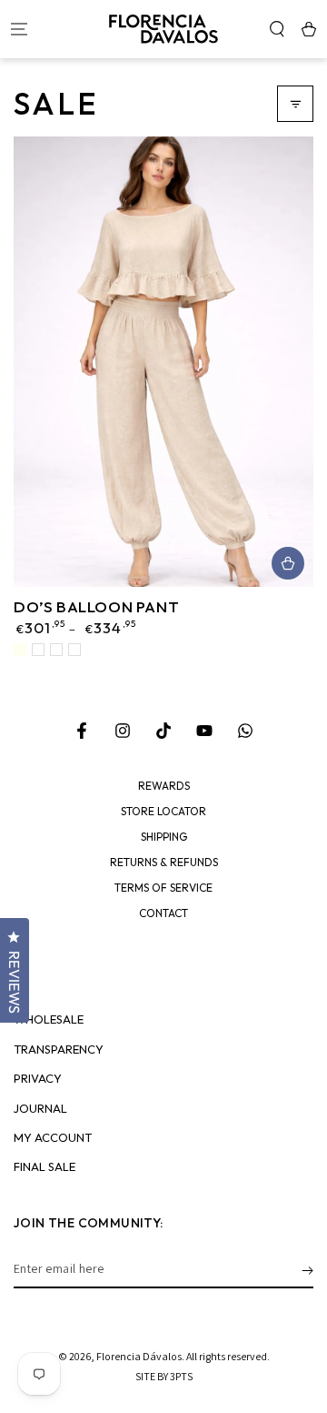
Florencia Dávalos (139, 1356)
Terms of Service (163, 888)
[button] (276, 29)
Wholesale (49, 1019)
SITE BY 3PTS (164, 1376)
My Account (53, 1138)
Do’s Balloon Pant (96, 606)
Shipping (164, 837)
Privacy (38, 1079)
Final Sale (44, 1167)
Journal (40, 1109)
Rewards (164, 786)
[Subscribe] (307, 1270)
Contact (163, 913)
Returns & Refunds (164, 862)
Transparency (59, 1049)
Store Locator (163, 811)
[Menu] (19, 29)
